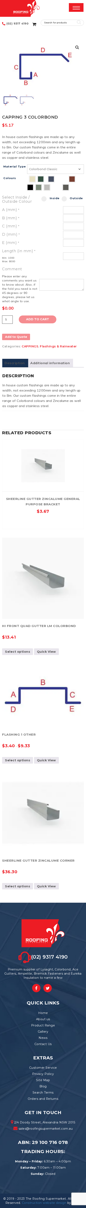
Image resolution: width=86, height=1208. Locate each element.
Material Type (14, 166)
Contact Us (43, 1044)
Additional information (50, 363)
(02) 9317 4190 (17, 23)
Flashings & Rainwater (58, 346)
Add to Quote (16, 337)
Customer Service (43, 1068)
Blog (43, 1086)
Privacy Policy (43, 1074)
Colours (9, 178)
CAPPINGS (30, 346)
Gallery (43, 1031)
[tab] (14, 363)
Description (15, 363)
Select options (17, 652)
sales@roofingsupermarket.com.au (46, 1128)
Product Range (43, 1025)
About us (43, 1019)
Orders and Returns (43, 1099)
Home (43, 1013)
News (43, 1038)
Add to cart (37, 319)
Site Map (43, 1080)
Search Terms (43, 1092)
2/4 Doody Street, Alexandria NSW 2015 (44, 1122)
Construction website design (44, 1203)
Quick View (43, 444)
